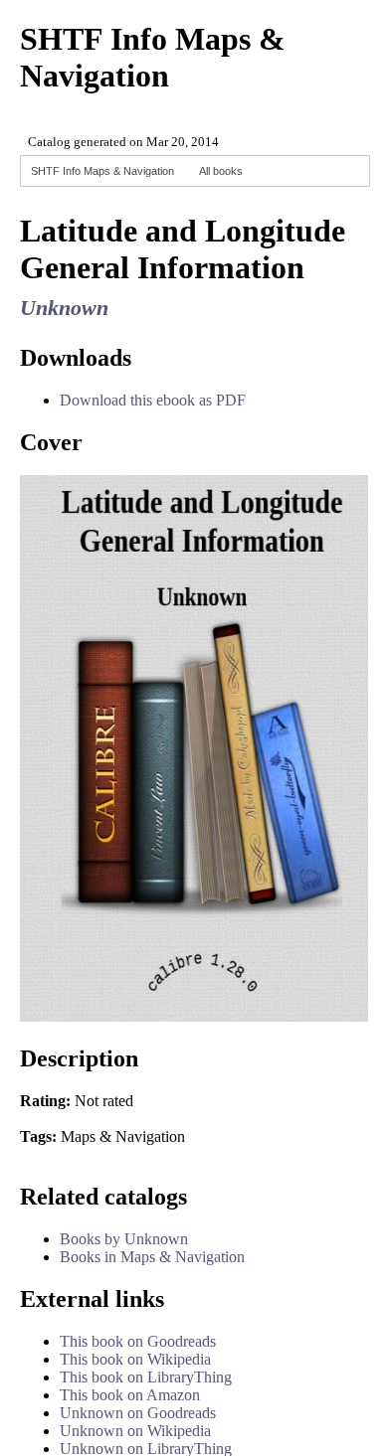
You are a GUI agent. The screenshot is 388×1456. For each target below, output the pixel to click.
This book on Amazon (130, 1394)
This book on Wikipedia (135, 1359)
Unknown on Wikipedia (135, 1430)
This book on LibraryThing (146, 1377)
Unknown (64, 307)
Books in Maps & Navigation (152, 1256)
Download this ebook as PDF (153, 400)
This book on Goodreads (138, 1341)
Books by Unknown (124, 1238)
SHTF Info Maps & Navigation (102, 171)
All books (221, 171)
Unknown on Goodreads (138, 1412)
